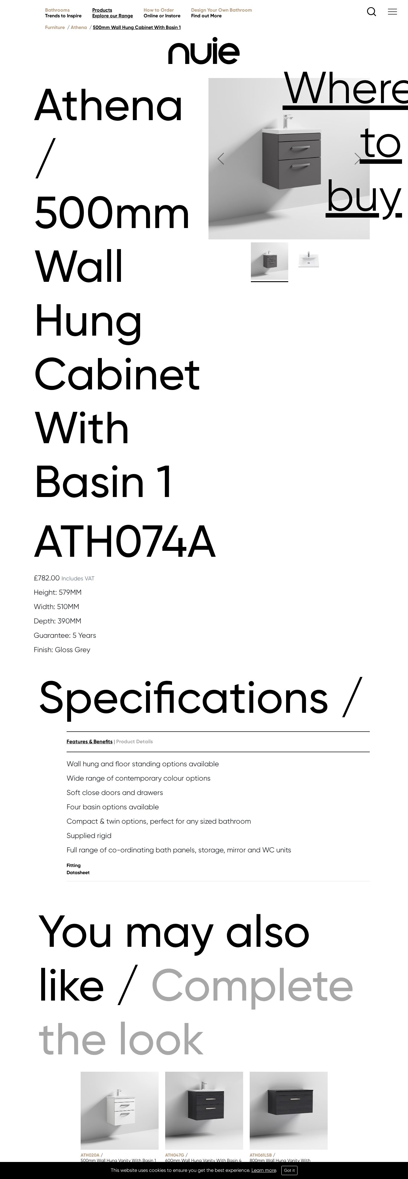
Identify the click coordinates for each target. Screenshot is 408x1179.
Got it (289, 1170)
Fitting (74, 865)
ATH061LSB (261, 1155)
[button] (220, 158)
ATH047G (174, 1155)
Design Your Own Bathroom (221, 13)
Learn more (263, 1170)
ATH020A (90, 1155)
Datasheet (78, 872)
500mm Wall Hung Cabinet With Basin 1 (137, 27)
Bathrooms (63, 13)
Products (112, 13)
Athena (79, 27)
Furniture (55, 27)
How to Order (162, 13)
